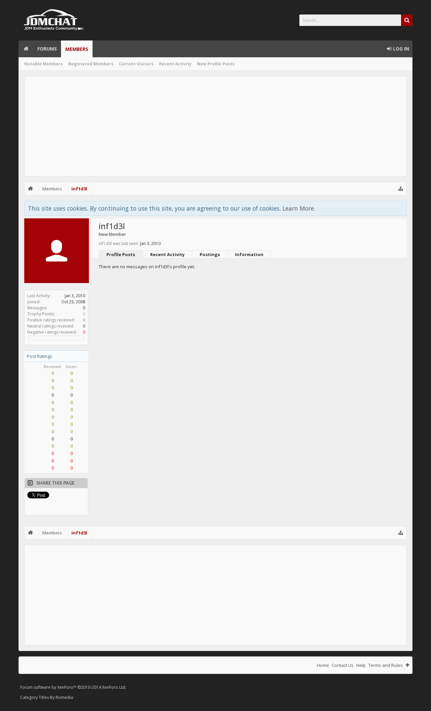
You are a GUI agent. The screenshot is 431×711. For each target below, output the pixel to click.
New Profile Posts (216, 64)
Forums (47, 48)
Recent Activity (175, 64)
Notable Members (43, 64)
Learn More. (299, 208)
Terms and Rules (385, 665)
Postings (210, 254)
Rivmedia (64, 697)
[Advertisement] (215, 126)
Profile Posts (120, 254)
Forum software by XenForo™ (73, 687)
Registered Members (90, 64)
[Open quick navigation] (400, 188)
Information (249, 254)
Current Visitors (136, 64)
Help (361, 665)
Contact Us (343, 665)
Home (26, 48)
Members (76, 49)
